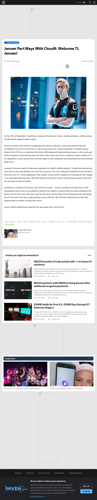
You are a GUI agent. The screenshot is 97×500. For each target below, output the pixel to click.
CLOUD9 (44, 222)
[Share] (39, 66)
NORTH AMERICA (73, 222)
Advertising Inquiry (75, 473)
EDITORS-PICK (12, 222)
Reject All (86, 486)
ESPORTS (19, 222)
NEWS (6, 222)
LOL (66, 222)
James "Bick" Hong (25, 230)
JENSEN (58, 222)
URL (67, 66)
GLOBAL (25, 222)
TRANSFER (89, 222)
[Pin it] (58, 66)
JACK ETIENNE (51, 222)
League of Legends (9, 224)
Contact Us (30, 473)
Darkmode (79, 2)
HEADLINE (31, 222)
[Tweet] (30, 66)
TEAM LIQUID (82, 222)
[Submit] (48, 66)
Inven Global (12, 2)
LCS (63, 222)
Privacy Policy (59, 473)
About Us (18, 473)
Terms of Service (44, 473)
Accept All (86, 491)
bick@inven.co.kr (25, 232)
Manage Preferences (37, 496)
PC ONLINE (38, 222)
